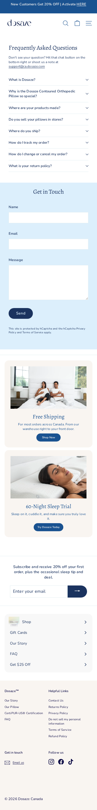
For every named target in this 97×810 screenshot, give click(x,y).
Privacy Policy (58, 713)
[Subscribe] (77, 591)
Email (13, 233)
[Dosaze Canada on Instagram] (51, 762)
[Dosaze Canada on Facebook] (61, 762)
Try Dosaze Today (48, 527)
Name (13, 207)
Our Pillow (12, 707)
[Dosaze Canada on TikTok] (71, 762)
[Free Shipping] (48, 387)
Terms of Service (32, 332)
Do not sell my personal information (64, 721)
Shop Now (48, 437)
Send (20, 313)
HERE (81, 4)
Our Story (11, 701)
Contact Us (55, 701)
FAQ (7, 719)
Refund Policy (57, 736)
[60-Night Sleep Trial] (48, 477)
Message (16, 260)
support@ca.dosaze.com (27, 66)
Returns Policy (58, 707)
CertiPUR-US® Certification (24, 713)
